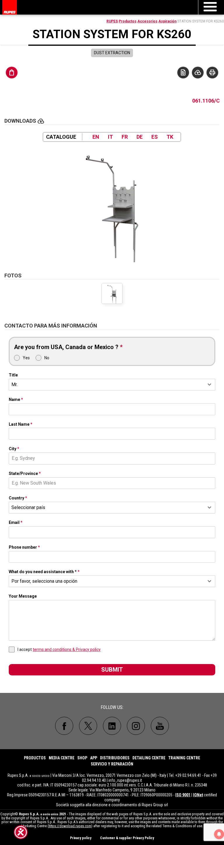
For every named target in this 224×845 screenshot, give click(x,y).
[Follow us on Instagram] (136, 726)
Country (18, 498)
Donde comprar (11, 72)
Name (16, 399)
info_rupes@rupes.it (125, 780)
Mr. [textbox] (14, 384)
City (14, 448)
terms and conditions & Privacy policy (67, 649)
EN (95, 137)
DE (139, 137)
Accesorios (147, 21)
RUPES (112, 21)
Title (13, 375)
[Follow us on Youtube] (160, 726)
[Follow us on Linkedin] (112, 726)
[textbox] (106, 507)
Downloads (197, 72)
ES (154, 137)
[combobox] (112, 384)
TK (170, 137)
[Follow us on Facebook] (64, 726)
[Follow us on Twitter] (88, 726)
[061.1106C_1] (112, 204)
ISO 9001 (182, 795)
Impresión (212, 72)
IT (110, 137)
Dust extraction (112, 52)
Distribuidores (115, 758)
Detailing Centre (148, 758)
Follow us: (112, 707)
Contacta (183, 72)
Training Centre (184, 758)
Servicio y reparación (112, 764)
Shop (82, 758)
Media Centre (61, 758)
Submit (112, 669)
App (93, 758)
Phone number (24, 547)
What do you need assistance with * (44, 571)
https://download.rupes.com (70, 826)
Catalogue (61, 137)
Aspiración (167, 21)
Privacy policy (80, 838)
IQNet (198, 795)
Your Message (23, 596)
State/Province (25, 473)
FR (125, 137)
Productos (127, 21)
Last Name (20, 424)
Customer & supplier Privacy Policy (127, 838)
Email (15, 522)
